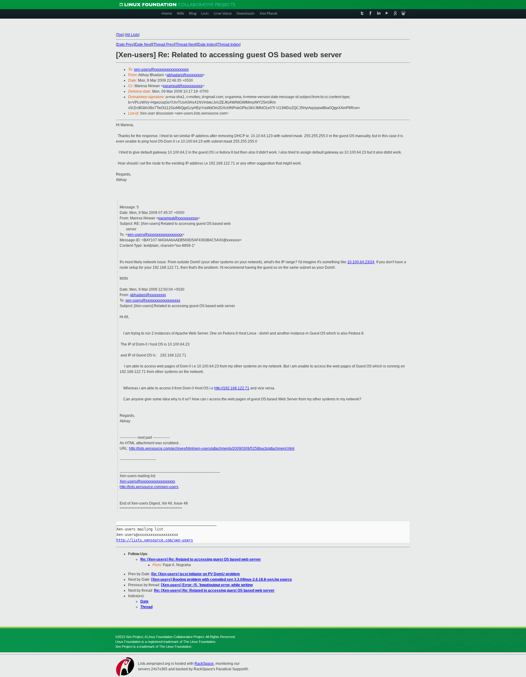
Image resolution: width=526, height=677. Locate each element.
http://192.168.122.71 (231, 388)
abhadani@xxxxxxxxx (185, 75)
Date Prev (125, 44)
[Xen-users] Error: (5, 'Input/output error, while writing (207, 585)
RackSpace (204, 663)
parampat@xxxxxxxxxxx (182, 86)
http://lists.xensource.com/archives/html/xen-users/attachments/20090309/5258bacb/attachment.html (211, 448)
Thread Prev (163, 44)
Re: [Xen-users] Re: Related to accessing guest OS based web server (200, 559)
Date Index (207, 44)
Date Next (143, 44)
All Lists (132, 35)
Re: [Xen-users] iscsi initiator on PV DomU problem (195, 574)
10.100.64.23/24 (360, 262)
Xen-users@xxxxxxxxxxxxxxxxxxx (147, 481)
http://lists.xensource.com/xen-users (149, 487)
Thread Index (229, 44)
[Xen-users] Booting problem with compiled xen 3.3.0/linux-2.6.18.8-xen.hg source (221, 579)
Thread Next (186, 44)
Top (120, 35)
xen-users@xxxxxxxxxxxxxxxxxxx (161, 69)
